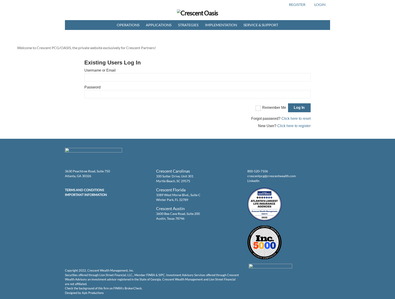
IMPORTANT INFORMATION (86, 195)
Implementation (221, 25)
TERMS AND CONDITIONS (84, 190)
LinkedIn (253, 181)
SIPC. (161, 275)
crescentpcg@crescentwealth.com (271, 176)
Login (320, 4)
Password (92, 87)
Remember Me (274, 107)
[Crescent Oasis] (197, 13)
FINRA (150, 275)
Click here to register (294, 126)
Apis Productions (93, 293)
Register (297, 4)
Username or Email (100, 70)
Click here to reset (296, 118)
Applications (158, 25)
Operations (128, 25)
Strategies (188, 25)
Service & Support (260, 25)
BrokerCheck (133, 288)
